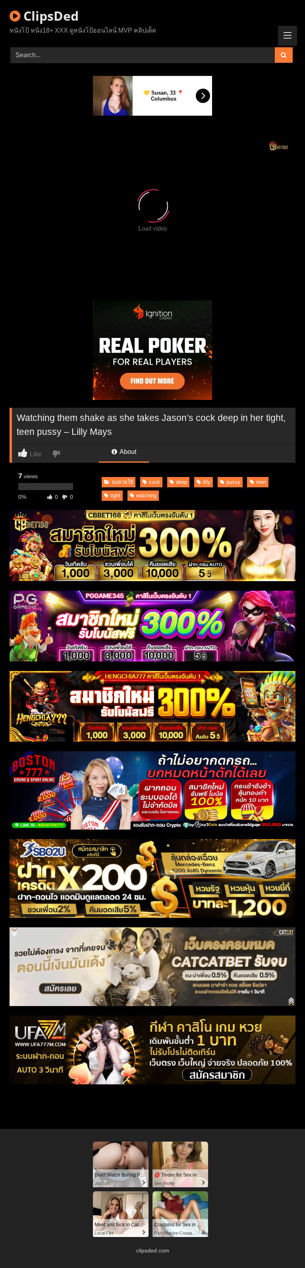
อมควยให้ (122, 482)
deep (181, 482)
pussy (233, 482)
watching (146, 495)
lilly (206, 482)
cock (154, 482)
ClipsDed (49, 15)
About (127, 451)
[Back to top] (280, 1244)
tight (115, 495)
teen (261, 482)
